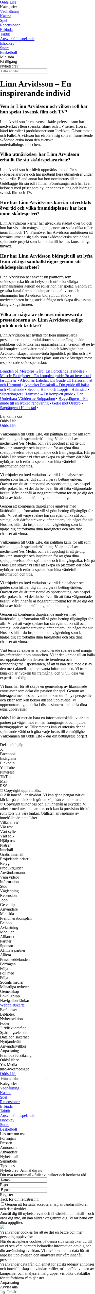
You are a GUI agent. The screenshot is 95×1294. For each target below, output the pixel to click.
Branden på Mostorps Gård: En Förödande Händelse (42, 371)
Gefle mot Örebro (66, 403)
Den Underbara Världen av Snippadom (41, 396)
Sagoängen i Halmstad (18, 408)
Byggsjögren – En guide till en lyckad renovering (44, 400)
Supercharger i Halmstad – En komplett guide (36, 394)
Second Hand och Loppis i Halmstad (57, 389)
